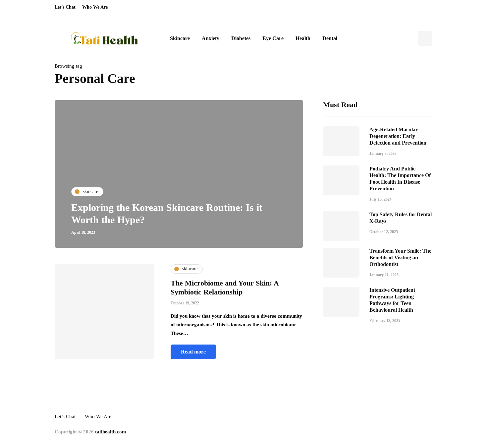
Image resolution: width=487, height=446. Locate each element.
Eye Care (273, 38)
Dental (329, 38)
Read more (193, 351)
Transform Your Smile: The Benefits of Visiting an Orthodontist (400, 257)
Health (303, 38)
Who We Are (95, 7)
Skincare (180, 38)
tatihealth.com (110, 431)
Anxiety (210, 38)
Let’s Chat (65, 7)
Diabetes (240, 38)
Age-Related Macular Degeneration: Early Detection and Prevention (397, 135)
